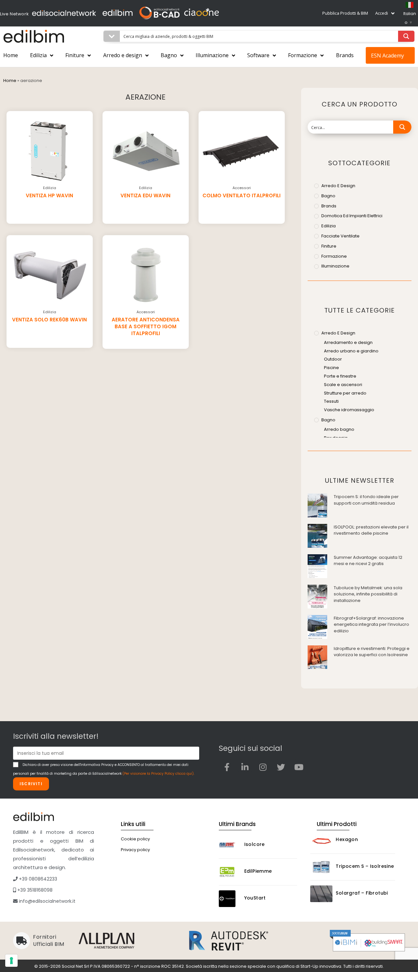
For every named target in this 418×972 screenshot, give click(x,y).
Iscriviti (31, 783)
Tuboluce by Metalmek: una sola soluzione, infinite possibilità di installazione (368, 594)
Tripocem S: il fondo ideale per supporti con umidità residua (366, 500)
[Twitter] (281, 767)
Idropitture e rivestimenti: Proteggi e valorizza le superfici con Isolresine (372, 651)
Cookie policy (135, 839)
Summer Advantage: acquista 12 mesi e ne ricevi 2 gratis (368, 560)
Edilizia (38, 55)
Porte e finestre (340, 376)
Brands (345, 55)
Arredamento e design (348, 342)
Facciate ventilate (340, 236)
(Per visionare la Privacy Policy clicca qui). (158, 773)
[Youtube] (299, 767)
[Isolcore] (230, 845)
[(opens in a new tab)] (317, 505)
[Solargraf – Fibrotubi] (321, 893)
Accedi (381, 13)
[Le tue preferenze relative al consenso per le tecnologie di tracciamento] (11, 960)
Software (258, 55)
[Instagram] (263, 767)
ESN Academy (387, 55)
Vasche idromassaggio (349, 410)
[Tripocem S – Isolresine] (321, 867)
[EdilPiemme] (230, 872)
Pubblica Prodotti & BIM (345, 13)
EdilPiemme (258, 871)
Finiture (74, 55)
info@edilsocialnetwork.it (46, 901)
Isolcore (254, 844)
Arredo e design (122, 55)
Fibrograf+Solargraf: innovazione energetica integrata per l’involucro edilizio (371, 624)
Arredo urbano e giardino (351, 351)
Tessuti (331, 401)
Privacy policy (135, 850)
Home (10, 55)
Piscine (331, 367)
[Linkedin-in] (245, 767)
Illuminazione (212, 55)
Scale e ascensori (343, 384)
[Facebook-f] (227, 767)
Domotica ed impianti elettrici (351, 216)
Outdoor (333, 359)
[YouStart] (230, 898)
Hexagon (347, 839)
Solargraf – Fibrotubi (362, 893)
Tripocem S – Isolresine (365, 866)
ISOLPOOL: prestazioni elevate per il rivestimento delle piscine (371, 530)
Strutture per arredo (345, 393)
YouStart (255, 898)
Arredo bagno (339, 429)
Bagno (169, 55)
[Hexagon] (321, 840)
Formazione (302, 55)
